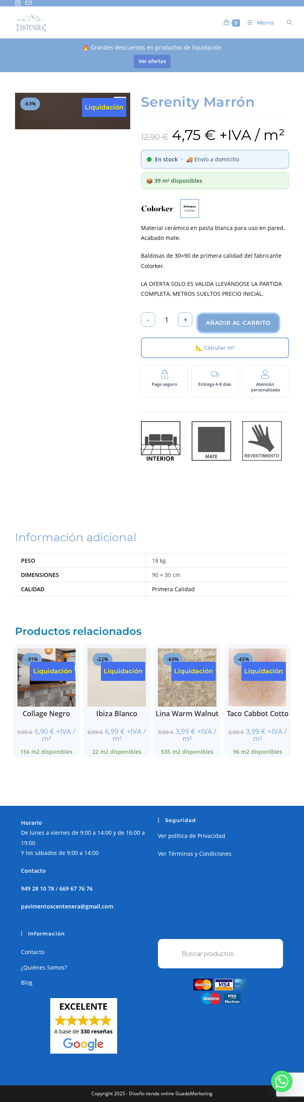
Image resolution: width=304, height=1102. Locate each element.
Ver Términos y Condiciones (195, 853)
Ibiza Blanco (116, 713)
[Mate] (211, 441)
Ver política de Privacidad (191, 835)
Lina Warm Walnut (187, 713)
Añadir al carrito (238, 322)
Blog (26, 982)
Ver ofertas (152, 61)
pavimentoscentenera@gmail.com (67, 906)
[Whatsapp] (282, 1081)
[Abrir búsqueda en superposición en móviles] (285, 22)
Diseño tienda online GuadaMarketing (171, 1093)
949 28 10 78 (37, 888)
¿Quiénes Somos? (44, 967)
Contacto (32, 952)
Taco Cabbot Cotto (258, 713)
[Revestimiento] (262, 441)
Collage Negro (46, 713)
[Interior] (160, 441)
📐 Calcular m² (215, 347)
